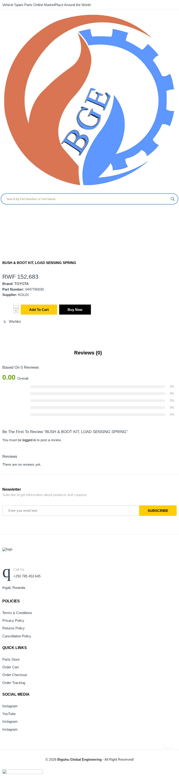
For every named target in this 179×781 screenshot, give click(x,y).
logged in (29, 440)
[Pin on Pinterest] (29, 331)
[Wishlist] (177, 214)
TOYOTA (21, 284)
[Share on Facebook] (12, 331)
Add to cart (39, 310)
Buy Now (75, 310)
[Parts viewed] (168, 743)
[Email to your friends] (21, 331)
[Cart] (168, 214)
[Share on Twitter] (3, 331)
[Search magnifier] (172, 199)
